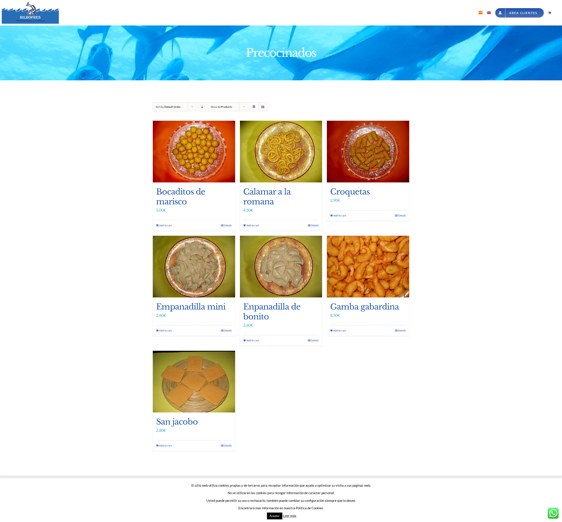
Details (228, 225)
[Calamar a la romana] (281, 151)
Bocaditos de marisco (180, 197)
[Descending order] (202, 106)
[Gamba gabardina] (368, 266)
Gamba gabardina (364, 307)
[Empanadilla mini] (194, 266)
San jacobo (177, 422)
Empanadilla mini (190, 307)
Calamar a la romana (267, 197)
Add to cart (165, 225)
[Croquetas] (368, 151)
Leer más (289, 516)
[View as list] (262, 107)
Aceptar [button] (275, 516)
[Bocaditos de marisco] (194, 151)
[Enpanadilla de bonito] (281, 266)
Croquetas (350, 192)
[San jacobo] (194, 381)
